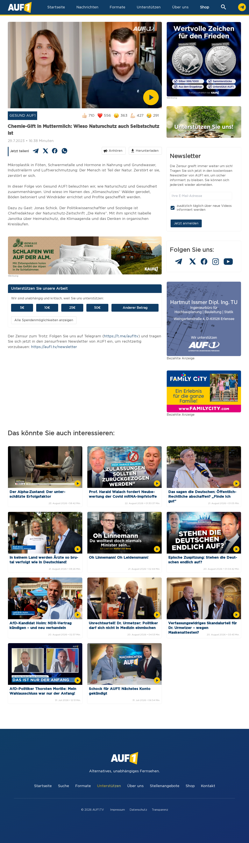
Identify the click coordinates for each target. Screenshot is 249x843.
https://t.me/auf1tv (121, 336)
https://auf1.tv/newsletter (54, 347)
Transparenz (160, 809)
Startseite (43, 786)
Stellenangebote (164, 786)
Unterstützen (109, 786)
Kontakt (208, 786)
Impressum (117, 809)
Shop (204, 7)
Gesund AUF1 (22, 115)
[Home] (19, 7)
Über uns (135, 786)
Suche (63, 786)
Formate (83, 786)
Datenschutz (138, 809)
